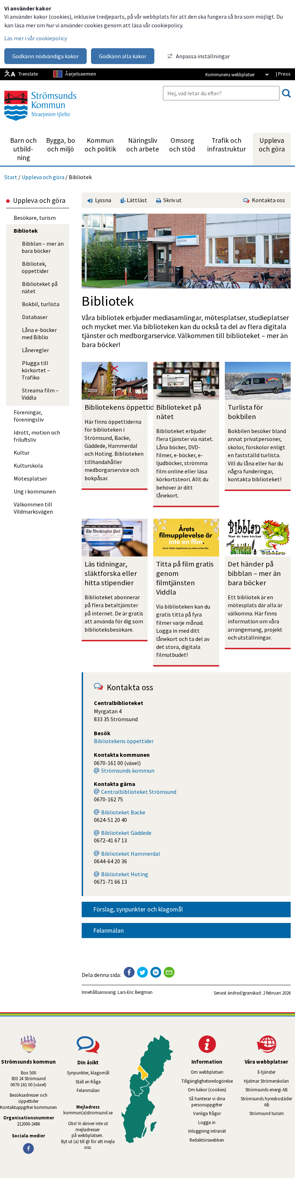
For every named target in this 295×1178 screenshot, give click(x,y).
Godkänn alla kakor (122, 56)
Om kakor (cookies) (207, 1089)
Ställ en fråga (88, 1081)
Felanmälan (108, 930)
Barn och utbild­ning (23, 149)
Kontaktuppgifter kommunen (28, 1107)
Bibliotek (26, 230)
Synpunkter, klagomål (88, 1072)
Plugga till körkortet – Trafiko (36, 370)
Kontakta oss (267, 200)
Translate (28, 74)
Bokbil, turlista (40, 304)
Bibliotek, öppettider (35, 267)
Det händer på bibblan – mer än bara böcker (255, 573)
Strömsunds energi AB (270, 1089)
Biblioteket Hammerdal (130, 853)
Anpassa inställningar (203, 56)
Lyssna (102, 200)
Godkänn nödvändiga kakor (45, 56)
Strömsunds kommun (127, 770)
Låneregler (35, 350)
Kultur (22, 452)
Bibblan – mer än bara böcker (43, 247)
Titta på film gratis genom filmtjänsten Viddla (185, 578)
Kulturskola (28, 465)
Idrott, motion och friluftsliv (37, 436)
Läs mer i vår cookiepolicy (35, 38)
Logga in (206, 1122)
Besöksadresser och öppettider (29, 1098)
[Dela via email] (169, 972)
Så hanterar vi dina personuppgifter (207, 1101)
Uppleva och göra (272, 144)
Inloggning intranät (211, 1131)
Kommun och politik (100, 144)
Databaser (34, 316)
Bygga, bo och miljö (60, 144)
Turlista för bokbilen (246, 411)
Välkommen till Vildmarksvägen (33, 508)
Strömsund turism (272, 1113)
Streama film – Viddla (40, 394)
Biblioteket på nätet (40, 287)
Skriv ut (171, 200)
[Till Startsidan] (40, 123)
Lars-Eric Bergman (135, 992)
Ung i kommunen (35, 491)
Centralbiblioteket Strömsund (138, 791)
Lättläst (136, 200)
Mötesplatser (30, 478)
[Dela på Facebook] (129, 972)
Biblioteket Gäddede (126, 832)
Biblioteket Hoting (124, 874)
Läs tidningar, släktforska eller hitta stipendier (112, 573)
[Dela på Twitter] (142, 972)
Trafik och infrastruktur (226, 144)
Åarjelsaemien (80, 74)
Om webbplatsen (207, 1072)
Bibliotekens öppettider (123, 407)
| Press (283, 74)
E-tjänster (276, 1072)
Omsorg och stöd (182, 144)
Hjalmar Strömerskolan (269, 1081)
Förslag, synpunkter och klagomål (138, 909)
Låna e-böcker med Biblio (39, 333)
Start (10, 177)
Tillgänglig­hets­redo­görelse (207, 1081)
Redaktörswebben (207, 1140)
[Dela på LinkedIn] (155, 972)
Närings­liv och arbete (142, 144)
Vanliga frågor (207, 1113)
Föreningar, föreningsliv (29, 416)
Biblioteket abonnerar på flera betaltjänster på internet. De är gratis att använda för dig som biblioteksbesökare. (114, 613)
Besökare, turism (35, 217)
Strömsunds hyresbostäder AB (268, 1101)
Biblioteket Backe (123, 812)
